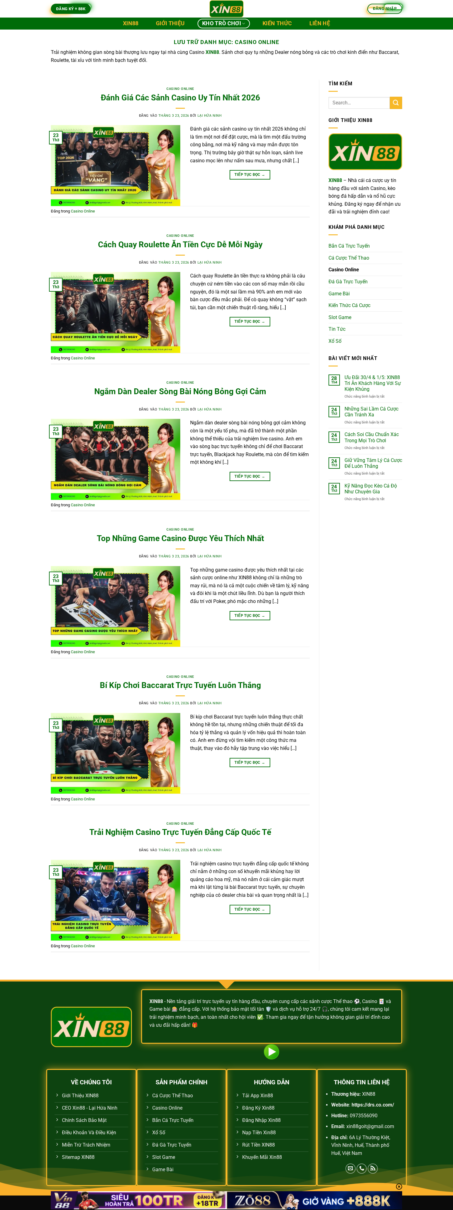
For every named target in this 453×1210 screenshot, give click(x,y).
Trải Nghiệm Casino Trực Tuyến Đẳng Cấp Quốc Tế (180, 832)
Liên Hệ (319, 23)
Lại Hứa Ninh (210, 116)
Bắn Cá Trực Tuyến (349, 246)
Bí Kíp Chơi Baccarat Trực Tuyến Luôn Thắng (180, 685)
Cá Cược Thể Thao (349, 258)
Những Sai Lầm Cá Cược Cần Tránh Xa (371, 412)
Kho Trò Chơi (221, 23)
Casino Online (180, 89)
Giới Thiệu (170, 23)
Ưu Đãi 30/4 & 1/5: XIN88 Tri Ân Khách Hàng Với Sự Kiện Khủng (373, 383)
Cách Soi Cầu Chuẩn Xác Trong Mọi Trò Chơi (372, 437)
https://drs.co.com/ (373, 1105)
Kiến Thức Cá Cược (349, 305)
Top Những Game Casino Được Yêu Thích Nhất (180, 538)
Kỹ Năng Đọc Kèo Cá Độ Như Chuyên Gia (371, 489)
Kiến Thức (277, 23)
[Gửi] (396, 103)
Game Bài (339, 294)
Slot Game (340, 317)
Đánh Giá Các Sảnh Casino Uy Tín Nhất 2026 (180, 97)
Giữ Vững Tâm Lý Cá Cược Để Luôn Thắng (373, 463)
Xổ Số (335, 341)
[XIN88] (226, 8)
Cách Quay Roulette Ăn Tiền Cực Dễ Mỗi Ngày (180, 244)
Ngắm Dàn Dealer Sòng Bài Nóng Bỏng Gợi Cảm (180, 391)
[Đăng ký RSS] (373, 1168)
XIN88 (131, 23)
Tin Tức (337, 329)
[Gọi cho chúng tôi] (362, 1168)
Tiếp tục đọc (250, 174)
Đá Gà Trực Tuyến (348, 282)
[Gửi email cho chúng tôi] (350, 1168)
